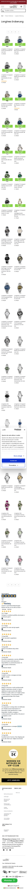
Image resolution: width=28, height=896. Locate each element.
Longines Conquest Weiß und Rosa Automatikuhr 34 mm (19, 159)
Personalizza (12, 465)
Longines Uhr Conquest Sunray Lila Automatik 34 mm (6, 515)
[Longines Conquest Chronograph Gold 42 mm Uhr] (20, 259)
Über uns (18, 792)
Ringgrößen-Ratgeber (6, 830)
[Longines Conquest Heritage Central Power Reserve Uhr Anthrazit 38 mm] (7, 231)
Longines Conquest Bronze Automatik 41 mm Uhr (19, 297)
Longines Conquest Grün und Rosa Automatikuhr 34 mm (7, 543)
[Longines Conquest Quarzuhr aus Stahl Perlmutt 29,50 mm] (20, 396)
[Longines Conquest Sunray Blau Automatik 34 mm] (7, 560)
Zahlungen (6, 796)
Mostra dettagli (18, 456)
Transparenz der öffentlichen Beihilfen (7, 814)
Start (2, 15)
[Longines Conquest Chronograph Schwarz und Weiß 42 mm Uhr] (7, 341)
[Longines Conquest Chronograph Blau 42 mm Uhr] (7, 288)
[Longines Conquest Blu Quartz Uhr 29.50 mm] (20, 423)
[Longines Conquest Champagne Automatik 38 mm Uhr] (20, 478)
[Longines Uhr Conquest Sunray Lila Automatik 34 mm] (7, 505)
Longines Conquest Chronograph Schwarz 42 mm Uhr (19, 324)
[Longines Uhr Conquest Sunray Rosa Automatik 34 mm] (20, 560)
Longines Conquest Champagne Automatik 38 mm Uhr (19, 488)
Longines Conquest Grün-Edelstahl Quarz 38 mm (19, 185)
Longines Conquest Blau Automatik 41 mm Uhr (19, 50)
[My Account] (21, 7)
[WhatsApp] (14, 880)
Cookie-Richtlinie (6, 808)
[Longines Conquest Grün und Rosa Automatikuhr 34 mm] (7, 533)
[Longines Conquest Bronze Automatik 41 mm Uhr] (20, 288)
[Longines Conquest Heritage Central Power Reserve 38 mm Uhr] (20, 231)
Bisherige (4, 609)
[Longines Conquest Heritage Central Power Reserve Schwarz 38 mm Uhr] (7, 259)
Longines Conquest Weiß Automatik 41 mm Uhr (19, 350)
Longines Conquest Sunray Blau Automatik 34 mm (7, 569)
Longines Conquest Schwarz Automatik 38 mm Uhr (7, 159)
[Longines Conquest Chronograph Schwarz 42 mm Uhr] (20, 314)
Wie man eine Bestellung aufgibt (7, 800)
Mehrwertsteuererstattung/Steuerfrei (8, 794)
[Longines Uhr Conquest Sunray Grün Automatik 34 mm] (20, 505)
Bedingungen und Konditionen (7, 804)
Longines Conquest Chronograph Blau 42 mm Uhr (7, 297)
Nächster (9, 609)
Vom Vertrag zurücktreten (6, 819)
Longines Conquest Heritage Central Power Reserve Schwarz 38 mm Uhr (7, 269)
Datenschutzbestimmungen (8, 811)
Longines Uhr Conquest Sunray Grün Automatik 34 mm (19, 515)
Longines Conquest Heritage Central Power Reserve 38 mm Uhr (19, 241)
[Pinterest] (10, 850)
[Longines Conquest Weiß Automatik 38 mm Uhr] (7, 478)
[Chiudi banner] (24, 429)
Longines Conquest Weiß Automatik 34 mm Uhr (19, 76)
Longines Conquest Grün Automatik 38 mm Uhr (7, 132)
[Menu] (3, 6)
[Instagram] (7, 850)
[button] (24, 6)
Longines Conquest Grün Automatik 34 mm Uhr (7, 378)
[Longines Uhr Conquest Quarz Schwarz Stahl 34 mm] (7, 396)
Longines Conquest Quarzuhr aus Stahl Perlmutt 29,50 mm (19, 405)
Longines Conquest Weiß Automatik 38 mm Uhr (7, 487)
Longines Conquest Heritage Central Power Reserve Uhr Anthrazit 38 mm (7, 241)
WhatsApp (8, 880)
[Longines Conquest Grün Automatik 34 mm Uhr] (7, 368)
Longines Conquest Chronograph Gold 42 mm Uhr (19, 268)
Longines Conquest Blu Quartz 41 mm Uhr (19, 105)
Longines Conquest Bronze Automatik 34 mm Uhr (7, 105)
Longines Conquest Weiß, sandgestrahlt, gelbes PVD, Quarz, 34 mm (19, 213)
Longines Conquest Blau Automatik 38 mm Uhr (19, 132)
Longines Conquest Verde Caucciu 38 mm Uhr (7, 185)
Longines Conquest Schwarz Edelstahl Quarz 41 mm (7, 211)
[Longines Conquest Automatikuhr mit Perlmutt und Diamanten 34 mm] (7, 314)
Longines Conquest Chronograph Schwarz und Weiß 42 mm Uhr (7, 351)
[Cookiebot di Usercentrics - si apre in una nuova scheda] (15, 430)
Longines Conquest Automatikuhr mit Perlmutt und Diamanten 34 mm (7, 324)
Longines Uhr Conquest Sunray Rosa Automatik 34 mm (19, 570)
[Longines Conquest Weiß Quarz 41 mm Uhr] (7, 423)
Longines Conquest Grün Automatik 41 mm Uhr (7, 50)
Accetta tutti (13, 460)
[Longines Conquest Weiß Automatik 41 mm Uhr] (20, 341)
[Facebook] (3, 850)
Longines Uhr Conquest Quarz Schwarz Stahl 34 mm (6, 406)
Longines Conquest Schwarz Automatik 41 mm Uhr (7, 77)
